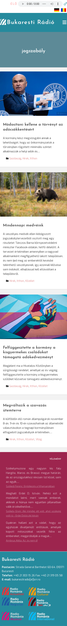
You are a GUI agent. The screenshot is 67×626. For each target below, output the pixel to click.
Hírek (26, 158)
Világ (39, 439)
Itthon (33, 158)
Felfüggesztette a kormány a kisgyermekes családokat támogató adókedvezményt (29, 352)
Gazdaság (15, 158)
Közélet (29, 281)
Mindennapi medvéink (23, 225)
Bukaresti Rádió (31, 22)
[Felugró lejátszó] (65, 4)
